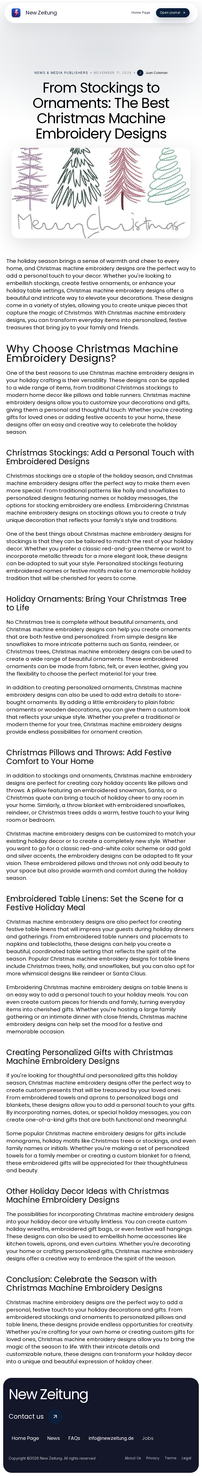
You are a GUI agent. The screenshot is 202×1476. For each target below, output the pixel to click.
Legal (186, 1458)
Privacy (152, 1458)
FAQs (74, 1438)
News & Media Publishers (61, 73)
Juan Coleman (156, 73)
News (53, 1438)
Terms (170, 1458)
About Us (133, 1458)
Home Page (25, 1438)
